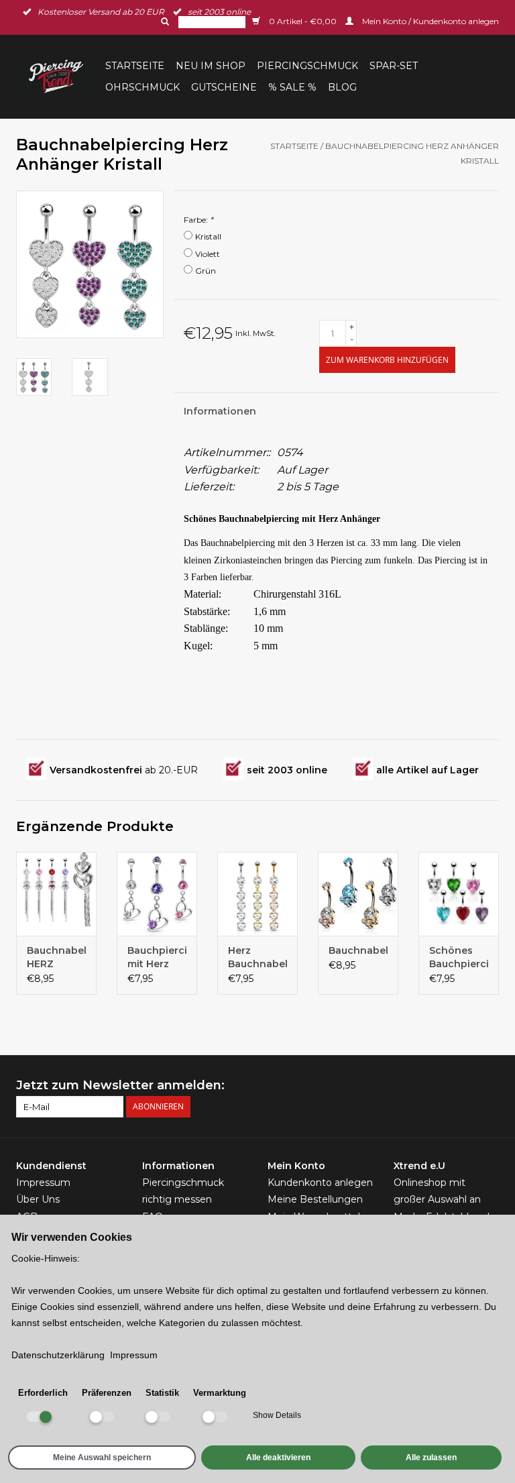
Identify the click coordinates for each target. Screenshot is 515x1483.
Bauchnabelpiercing (358, 950)
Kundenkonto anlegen (320, 1182)
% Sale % (292, 87)
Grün (205, 271)
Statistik (162, 1393)
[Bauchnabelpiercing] (358, 894)
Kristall (208, 236)
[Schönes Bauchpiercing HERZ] (458, 894)
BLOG (342, 87)
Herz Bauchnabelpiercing (257, 957)
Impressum (43, 1182)
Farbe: (198, 220)
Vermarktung (219, 1393)
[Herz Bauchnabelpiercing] (257, 894)
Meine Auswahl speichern (102, 1457)
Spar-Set (393, 66)
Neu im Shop (210, 66)
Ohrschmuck (142, 87)
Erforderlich (43, 1393)
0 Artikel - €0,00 (303, 21)
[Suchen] (164, 21)
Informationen (220, 411)
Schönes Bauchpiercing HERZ (458, 957)
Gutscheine (224, 87)
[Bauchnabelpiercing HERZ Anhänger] (56, 894)
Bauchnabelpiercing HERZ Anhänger (56, 957)
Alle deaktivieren (278, 1457)
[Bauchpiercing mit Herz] (157, 894)
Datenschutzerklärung (58, 1355)
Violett (207, 254)
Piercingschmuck (307, 66)
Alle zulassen (431, 1457)
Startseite (134, 66)
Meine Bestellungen (315, 1199)
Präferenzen (106, 1393)
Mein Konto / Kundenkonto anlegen (429, 21)
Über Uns (38, 1199)
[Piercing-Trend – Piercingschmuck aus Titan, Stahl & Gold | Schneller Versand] (58, 76)
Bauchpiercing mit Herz (156, 957)
